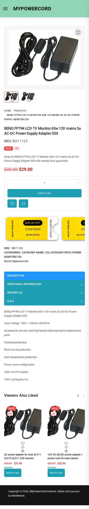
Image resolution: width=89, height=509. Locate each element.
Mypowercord (20, 261)
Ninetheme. (18, 495)
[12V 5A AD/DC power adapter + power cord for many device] (66, 423)
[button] (78, 395)
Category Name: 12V (35, 252)
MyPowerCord (38, 491)
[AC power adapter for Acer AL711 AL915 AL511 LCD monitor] (22, 423)
